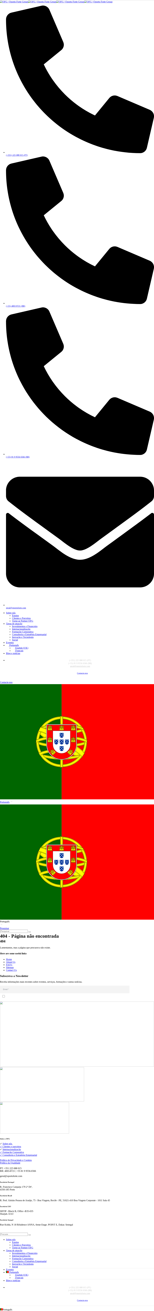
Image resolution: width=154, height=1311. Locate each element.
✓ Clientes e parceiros (10, 1146)
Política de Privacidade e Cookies (16, 1160)
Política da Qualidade (10, 1163)
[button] (77, 863)
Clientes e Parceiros (21, 618)
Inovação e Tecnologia (23, 637)
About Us (10, 962)
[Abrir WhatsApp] (146, 1303)
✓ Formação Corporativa (12, 1152)
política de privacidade (19, 1000)
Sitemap (10, 967)
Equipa (15, 615)
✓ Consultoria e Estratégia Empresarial (18, 1155)
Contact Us (11, 970)
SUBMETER (142, 989)
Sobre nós (10, 613)
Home (9, 959)
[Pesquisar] (29, 1234)
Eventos (10, 642)
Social (15, 640)
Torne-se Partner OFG (22, 621)
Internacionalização (21, 629)
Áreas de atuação (14, 623)
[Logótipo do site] (56, 1)
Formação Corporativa (22, 631)
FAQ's (9, 964)
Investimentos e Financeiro (24, 626)
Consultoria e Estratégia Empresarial (29, 634)
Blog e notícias (13, 653)
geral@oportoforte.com (80, 666)
